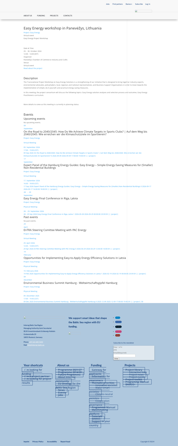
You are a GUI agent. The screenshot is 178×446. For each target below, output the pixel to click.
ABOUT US (28, 16)
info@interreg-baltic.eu (35, 345)
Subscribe (139, 4)
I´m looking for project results (36, 380)
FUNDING (41, 16)
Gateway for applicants (97, 371)
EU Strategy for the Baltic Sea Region (67, 385)
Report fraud (65, 442)
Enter (116, 359)
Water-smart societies (99, 389)
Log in (147, 4)
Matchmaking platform (98, 411)
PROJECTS (54, 16)
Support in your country (99, 423)
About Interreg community (65, 379)
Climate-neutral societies (101, 396)
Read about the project (33, 68)
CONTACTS (67, 16)
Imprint (26, 442)
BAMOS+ (130, 384)
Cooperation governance (99, 403)
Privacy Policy (37, 442)
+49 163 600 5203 (36, 342)
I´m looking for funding (32, 371)
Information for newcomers (99, 378)
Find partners (117, 4)
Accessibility (52, 442)
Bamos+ (129, 4)
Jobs (108, 4)
